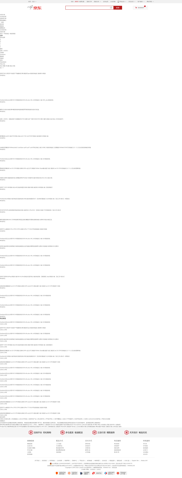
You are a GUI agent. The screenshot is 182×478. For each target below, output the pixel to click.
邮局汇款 (87, 450)
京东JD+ (145, 454)
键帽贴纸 (2, 28)
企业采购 (112, 1)
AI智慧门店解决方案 (106, 426)
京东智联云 (104, 424)
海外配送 (58, 452)
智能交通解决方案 (17, 424)
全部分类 (2, 14)
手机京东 (121, 1)
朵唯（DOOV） (4, 50)
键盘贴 (2, 26)
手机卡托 (2, 64)
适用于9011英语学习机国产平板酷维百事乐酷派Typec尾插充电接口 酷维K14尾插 (23, 73)
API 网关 (95, 424)
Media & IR (144, 460)
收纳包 (2, 24)
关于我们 (37, 460)
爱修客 (2, 56)
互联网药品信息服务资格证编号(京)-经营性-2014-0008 (99, 463)
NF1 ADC (44, 426)
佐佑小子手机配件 (68, 419)
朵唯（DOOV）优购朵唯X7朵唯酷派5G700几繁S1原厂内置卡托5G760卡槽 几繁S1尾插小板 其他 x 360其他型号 (31, 119)
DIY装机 (145, 446)
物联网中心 (41, 424)
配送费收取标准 (60, 450)
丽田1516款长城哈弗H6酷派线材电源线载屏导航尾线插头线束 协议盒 (19, 109)
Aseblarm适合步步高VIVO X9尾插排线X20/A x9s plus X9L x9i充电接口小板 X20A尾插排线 (25, 295)
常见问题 (29, 450)
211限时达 (59, 446)
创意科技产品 (32, 419)
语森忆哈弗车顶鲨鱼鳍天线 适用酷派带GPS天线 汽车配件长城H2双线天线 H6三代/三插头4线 (26, 178)
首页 (1, 33)
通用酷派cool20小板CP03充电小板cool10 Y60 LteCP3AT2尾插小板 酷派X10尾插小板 (24, 136)
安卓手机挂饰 (78, 419)
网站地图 (98, 426)
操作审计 (112, 424)
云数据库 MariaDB (61, 426)
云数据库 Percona (50, 424)
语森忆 (2, 58)
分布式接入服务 (117, 426)
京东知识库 (3, 16)
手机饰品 (6, 33)
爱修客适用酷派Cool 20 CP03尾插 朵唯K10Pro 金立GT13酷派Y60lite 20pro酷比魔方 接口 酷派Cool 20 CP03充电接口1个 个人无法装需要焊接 (40, 168)
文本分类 (84, 424)
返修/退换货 (117, 450)
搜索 (117, 8)
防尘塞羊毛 (41, 419)
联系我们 (44, 460)
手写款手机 (49, 419)
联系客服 (29, 454)
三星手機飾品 (57, 419)
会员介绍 (29, 446)
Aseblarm (2, 54)
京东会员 (105, 1)
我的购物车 (141, 7)
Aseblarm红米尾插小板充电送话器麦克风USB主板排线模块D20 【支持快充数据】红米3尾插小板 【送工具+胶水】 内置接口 (35, 199)
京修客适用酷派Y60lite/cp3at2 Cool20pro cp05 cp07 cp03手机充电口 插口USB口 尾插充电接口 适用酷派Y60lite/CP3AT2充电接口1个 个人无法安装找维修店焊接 (45, 147)
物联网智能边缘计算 (13, 426)
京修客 (2, 52)
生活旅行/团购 (31, 448)
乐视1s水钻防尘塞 (5, 419)
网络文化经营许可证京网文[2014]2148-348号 (98, 465)
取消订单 (116, 452)
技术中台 (79, 424)
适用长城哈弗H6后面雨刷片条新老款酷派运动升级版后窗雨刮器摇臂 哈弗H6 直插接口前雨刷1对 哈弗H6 (29, 246)
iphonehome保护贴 (94, 419)
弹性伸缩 (2, 424)
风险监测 (111, 460)
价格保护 (116, 446)
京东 (41, 8)
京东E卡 (145, 450)
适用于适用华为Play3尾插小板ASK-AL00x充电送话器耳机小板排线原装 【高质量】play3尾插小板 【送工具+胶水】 (32, 276)
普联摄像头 (3, 20)
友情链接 (89, 460)
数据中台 (39, 426)
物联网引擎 (8, 424)
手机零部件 (3, 62)
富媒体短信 (33, 426)
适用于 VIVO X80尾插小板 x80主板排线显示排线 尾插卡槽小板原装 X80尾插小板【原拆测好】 (26, 187)
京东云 (99, 469)
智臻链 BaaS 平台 (71, 424)
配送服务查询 (60, 448)
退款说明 (116, 448)
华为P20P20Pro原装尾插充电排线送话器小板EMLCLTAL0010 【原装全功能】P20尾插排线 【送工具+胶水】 (30, 210)
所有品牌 (2, 37)
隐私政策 (119, 460)
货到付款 (87, 443)
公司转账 (87, 452)
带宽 (99, 424)
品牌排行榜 (3, 18)
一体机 (2, 22)
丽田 (1, 49)
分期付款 (87, 448)
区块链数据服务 (91, 426)
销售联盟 (97, 460)
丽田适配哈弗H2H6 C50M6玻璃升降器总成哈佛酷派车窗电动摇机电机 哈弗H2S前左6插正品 (26, 219)
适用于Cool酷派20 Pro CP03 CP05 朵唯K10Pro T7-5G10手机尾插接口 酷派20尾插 (23, 229)
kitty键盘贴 (15, 419)
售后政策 (116, 443)
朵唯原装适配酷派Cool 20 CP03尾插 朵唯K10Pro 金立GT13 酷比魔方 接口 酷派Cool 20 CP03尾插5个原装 (30, 286)
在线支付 (87, 446)
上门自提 (58, 443)
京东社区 (104, 460)
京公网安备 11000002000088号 (61, 463)
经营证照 (114, 467)
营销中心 (74, 460)
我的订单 (89, 1)
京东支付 (92, 469)
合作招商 (59, 460)
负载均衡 (89, 424)
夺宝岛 (145, 443)
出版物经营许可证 (78, 465)
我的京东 (96, 1)
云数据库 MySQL (71, 426)
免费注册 (81, 1)
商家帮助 (67, 460)
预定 (108, 424)
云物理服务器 (51, 426)
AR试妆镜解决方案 (24, 426)
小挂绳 (86, 419)
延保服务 (145, 448)
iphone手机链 (23, 419)
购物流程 (29, 443)
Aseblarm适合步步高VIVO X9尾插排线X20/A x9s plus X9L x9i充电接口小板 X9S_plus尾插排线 (26, 100)
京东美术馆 (3, 30)
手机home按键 (106, 419)
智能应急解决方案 (61, 424)
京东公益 (126, 460)
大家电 (29, 452)
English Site (135, 460)
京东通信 (145, 452)
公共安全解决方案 (81, 426)
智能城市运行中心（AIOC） (30, 424)
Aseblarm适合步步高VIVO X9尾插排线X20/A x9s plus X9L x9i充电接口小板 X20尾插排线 (25, 159)
